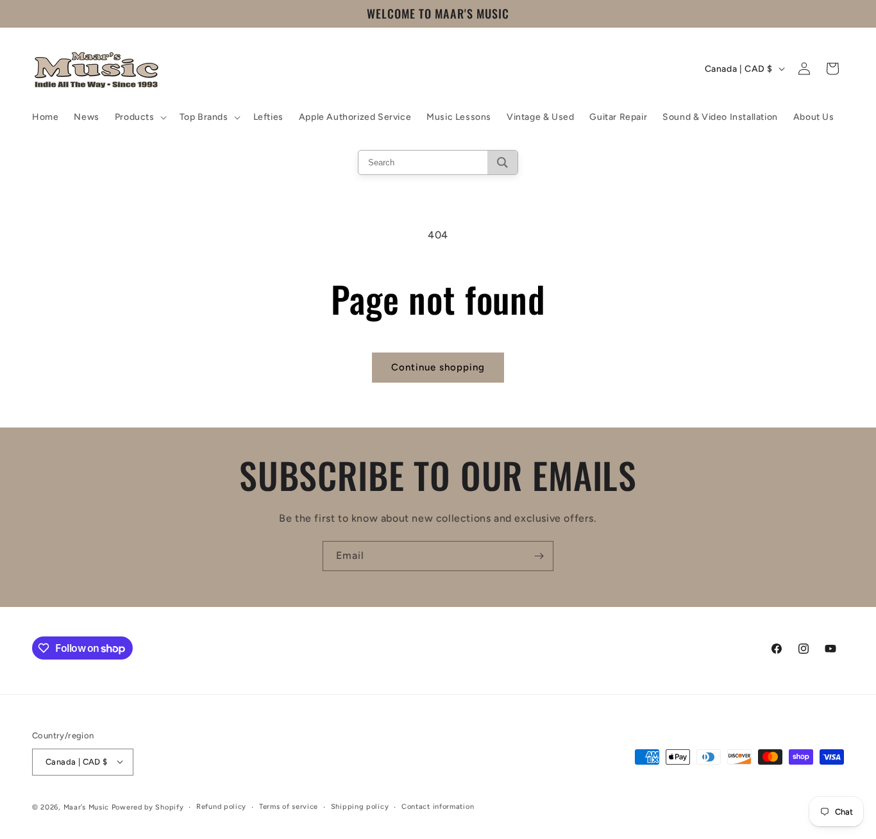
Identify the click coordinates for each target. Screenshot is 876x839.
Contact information (437, 806)
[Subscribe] (539, 556)
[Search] (502, 162)
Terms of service (288, 806)
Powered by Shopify (148, 806)
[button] (139, 117)
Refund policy (221, 806)
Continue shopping (438, 367)
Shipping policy (360, 806)
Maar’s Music (86, 806)
